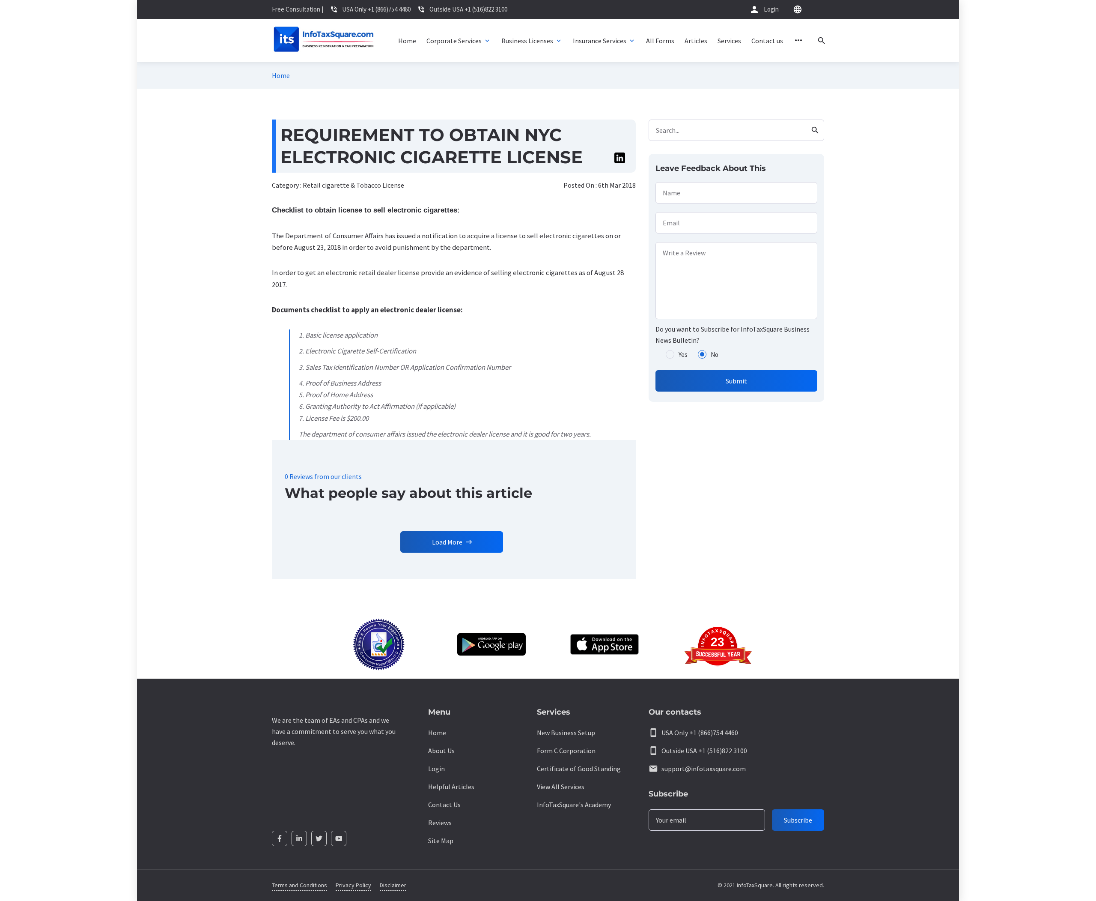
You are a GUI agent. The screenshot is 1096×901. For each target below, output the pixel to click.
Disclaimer (393, 885)
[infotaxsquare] (323, 40)
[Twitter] (319, 838)
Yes (683, 354)
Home (281, 75)
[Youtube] (338, 838)
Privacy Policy (353, 885)
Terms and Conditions (299, 885)
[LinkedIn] (299, 838)
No (714, 354)
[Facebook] (279, 838)
